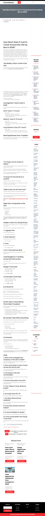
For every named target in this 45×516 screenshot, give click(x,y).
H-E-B (35, 249)
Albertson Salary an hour (36, 164)
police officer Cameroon (36, 283)
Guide (35, 341)
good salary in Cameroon (36, 246)
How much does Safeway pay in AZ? (36, 103)
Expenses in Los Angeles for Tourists (36, 232)
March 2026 (18, 510)
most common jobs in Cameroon (36, 275)
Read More (10, 461)
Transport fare (15, 427)
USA (34, 319)
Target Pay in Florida (36, 314)
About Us (37, 507)
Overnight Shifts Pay (36, 279)
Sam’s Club (36, 302)
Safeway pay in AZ (35, 291)
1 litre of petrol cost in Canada (36, 150)
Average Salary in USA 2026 (35, 173)
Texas (35, 317)
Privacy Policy (37, 510)
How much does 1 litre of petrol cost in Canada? (9, 450)
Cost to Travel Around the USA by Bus (14, 424)
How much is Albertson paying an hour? (36, 78)
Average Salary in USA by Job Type (36, 178)
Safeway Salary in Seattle (35, 299)
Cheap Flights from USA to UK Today (21, 450)
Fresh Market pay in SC (36, 241)
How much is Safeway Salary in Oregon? (36, 96)
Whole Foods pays (36, 322)
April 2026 (17, 508)
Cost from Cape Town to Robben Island (36, 215)
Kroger (35, 267)
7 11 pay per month (36, 154)
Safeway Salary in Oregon (35, 294)
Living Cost (10, 427)
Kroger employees (36, 270)
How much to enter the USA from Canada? (36, 258)
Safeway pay (35, 287)
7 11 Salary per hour (36, 157)
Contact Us (37, 508)
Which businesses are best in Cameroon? (36, 114)
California (36, 198)
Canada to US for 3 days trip (36, 206)
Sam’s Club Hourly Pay (36, 305)
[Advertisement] (15, 32)
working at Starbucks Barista (36, 326)
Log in (27, 507)
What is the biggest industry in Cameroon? (36, 120)
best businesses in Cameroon (36, 190)
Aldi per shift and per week (36, 169)
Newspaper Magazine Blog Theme (18, 514)
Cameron (36, 200)
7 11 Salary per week (36, 161)
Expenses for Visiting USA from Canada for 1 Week (36, 227)
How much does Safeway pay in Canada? (36, 90)
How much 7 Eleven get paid (36, 252)
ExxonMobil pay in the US (36, 237)
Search (36, 130)
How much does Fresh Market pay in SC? (36, 67)
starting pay (36, 311)
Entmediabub (8, 3)
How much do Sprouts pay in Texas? (36, 73)
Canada (35, 203)
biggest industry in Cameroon (36, 195)
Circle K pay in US (36, 210)
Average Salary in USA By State (35, 184)
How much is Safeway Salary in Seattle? (36, 84)
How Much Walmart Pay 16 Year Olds (36, 263)
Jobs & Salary (35, 344)
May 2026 (17, 507)
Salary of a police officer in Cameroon (36, 108)
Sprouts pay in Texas (36, 309)
